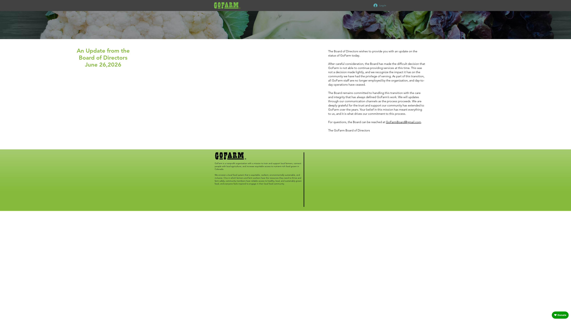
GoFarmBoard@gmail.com (403, 122)
